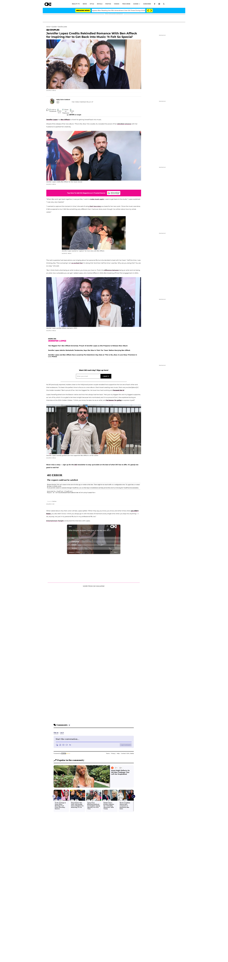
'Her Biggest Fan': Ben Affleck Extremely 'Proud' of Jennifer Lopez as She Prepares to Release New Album (88, 346)
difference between (111, 270)
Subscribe (147, 4)
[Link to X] (163, 4)
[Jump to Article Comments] (47, 110)
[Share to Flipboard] (65, 110)
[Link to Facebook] (154, 4)
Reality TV (76, 4)
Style (92, 4)
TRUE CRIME (126, 4)
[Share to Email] (72, 110)
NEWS (85, 4)
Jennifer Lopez (62, 26)
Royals (99, 4)
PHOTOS (108, 4)
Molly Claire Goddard (63, 99)
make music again (97, 199)
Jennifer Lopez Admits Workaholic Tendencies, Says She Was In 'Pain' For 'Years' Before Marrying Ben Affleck (89, 350)
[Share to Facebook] (52, 110)
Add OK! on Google (75, 115)
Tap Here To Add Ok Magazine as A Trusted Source (86, 193)
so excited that (77, 263)
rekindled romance (124, 124)
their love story (95, 206)
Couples (54, 26)
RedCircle (54, 501)
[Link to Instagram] (159, 4)
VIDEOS (116, 4)
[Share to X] (59, 110)
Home (48, 26)
